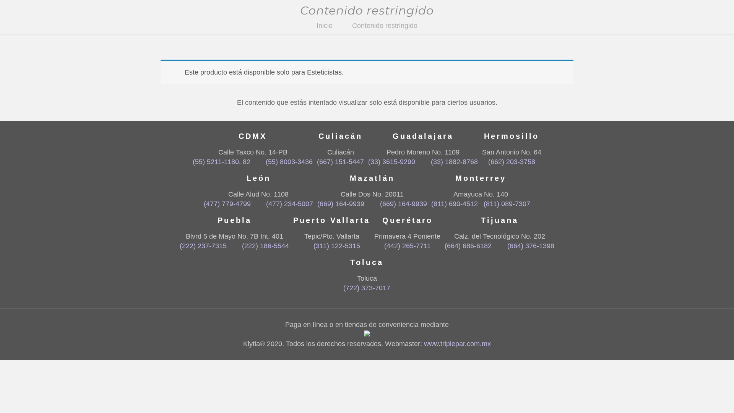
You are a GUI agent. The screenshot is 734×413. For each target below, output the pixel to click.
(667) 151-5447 (340, 162)
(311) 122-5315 (336, 246)
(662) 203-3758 (511, 162)
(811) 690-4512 (454, 204)
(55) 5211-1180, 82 (221, 162)
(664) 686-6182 (468, 246)
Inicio (325, 25)
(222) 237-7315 (203, 246)
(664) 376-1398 (530, 246)
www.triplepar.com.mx (457, 344)
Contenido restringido (384, 25)
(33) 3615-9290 (391, 162)
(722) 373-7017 (366, 288)
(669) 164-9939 (340, 204)
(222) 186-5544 (265, 246)
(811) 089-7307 (507, 204)
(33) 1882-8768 (454, 162)
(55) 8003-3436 (289, 162)
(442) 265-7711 (407, 246)
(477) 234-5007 (289, 204)
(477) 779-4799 (227, 204)
